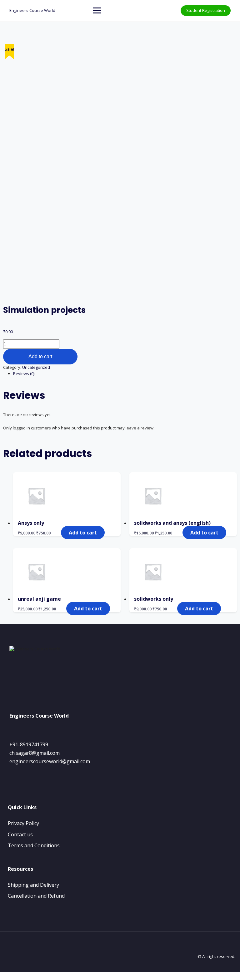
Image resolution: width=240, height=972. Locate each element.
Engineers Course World (32, 10)
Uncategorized (36, 367)
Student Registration (205, 10)
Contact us (20, 834)
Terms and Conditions (34, 845)
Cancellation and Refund (36, 895)
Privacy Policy (23, 823)
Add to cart (40, 356)
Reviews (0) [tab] (23, 373)
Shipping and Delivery (33, 884)
